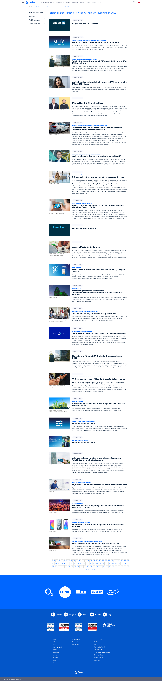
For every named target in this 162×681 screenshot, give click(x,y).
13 (82, 561)
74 (116, 567)
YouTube (98, 615)
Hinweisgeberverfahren (102, 652)
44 (100, 564)
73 (113, 567)
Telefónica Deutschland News (56, 7)
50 (119, 564)
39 (84, 564)
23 (112, 561)
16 (91, 561)
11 (77, 561)
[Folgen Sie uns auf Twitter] (88, 229)
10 (74, 561)
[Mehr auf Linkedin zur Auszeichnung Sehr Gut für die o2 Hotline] (78, 627)
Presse (94, 2)
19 (99, 561)
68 (97, 567)
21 (106, 561)
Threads (85, 615)
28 (128, 561)
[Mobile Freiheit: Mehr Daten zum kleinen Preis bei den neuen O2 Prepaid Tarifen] (88, 271)
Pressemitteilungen (34, 23)
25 (118, 561)
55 (56, 567)
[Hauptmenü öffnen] (22, 2)
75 (119, 567)
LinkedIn (59, 615)
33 (65, 564)
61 (75, 567)
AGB (95, 642)
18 (97, 561)
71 (106, 567)
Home (54, 639)
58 (65, 567)
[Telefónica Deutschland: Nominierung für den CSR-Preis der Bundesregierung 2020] (88, 359)
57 (62, 567)
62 (78, 567)
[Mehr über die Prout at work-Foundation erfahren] (109, 627)
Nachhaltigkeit (60, 2)
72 (109, 567)
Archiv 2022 (66, 7)
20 (103, 561)
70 (104, 567)
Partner (82, 2)
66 (91, 567)
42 (93, 564)
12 (79, 561)
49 (116, 564)
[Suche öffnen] (134, 2)
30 (56, 564)
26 (122, 561)
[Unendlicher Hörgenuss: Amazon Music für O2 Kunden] (88, 249)
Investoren (75, 2)
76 (122, 567)
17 (94, 561)
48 (113, 564)
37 (78, 564)
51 (122, 564)
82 (95, 569)
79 (86, 569)
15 (88, 561)
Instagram (72, 615)
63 (81, 567)
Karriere (88, 2)
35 (71, 564)
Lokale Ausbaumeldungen (34, 19)
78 (128, 567)
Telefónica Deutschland (42, 7)
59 (69, 567)
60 (72, 567)
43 (97, 564)
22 (109, 561)
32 (62, 564)
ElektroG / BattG (99, 647)
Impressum (97, 660)
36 (75, 564)
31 (58, 564)
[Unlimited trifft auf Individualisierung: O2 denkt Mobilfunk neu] (88, 424)
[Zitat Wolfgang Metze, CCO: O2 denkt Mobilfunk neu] (88, 442)
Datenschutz (98, 650)
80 (89, 569)
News (99, 2)
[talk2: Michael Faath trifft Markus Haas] (88, 106)
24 (115, 561)
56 (59, 567)
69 (100, 567)
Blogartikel (32, 16)
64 (84, 567)
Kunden (68, 2)
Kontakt (96, 644)
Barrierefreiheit (99, 658)
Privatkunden (76, 639)
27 (125, 561)
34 (68, 564)
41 (90, 564)
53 (128, 564)
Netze (52, 2)
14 (85, 561)
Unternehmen (44, 2)
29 (52, 564)
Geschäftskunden (78, 642)
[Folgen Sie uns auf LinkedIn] (88, 25)
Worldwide (75, 644)
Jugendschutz (98, 655)
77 (125, 567)
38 (81, 564)
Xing (109, 615)
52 (125, 564)
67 (94, 567)
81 (92, 569)
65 (88, 567)
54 (53, 567)
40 (87, 564)
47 (109, 564)
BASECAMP (98, 639)
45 (103, 564)
